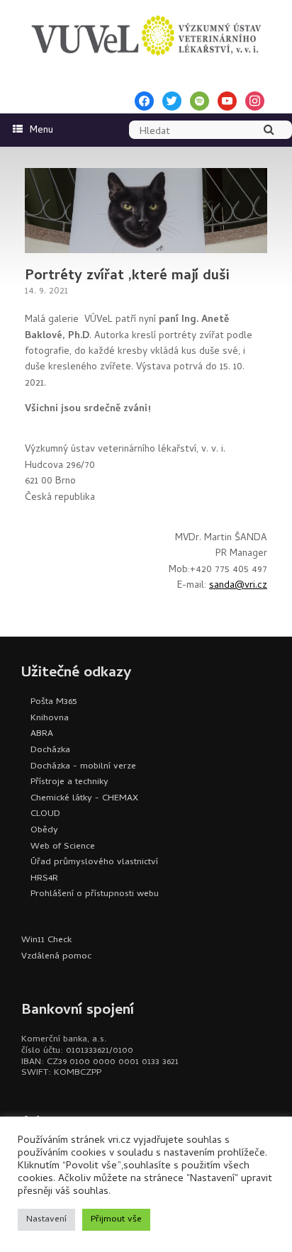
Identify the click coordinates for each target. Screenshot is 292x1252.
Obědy (44, 830)
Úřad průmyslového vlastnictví (94, 862)
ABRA (41, 734)
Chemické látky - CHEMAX (84, 798)
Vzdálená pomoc (56, 956)
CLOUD (45, 814)
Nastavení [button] (46, 1219)
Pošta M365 (53, 702)
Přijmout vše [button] (116, 1219)
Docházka (50, 750)
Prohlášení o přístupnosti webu (94, 894)
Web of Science (62, 846)
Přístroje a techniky (69, 782)
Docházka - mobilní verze (83, 766)
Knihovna (49, 718)
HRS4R (44, 878)
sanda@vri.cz (238, 586)
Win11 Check (46, 940)
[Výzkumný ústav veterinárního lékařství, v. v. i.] (146, 35)
